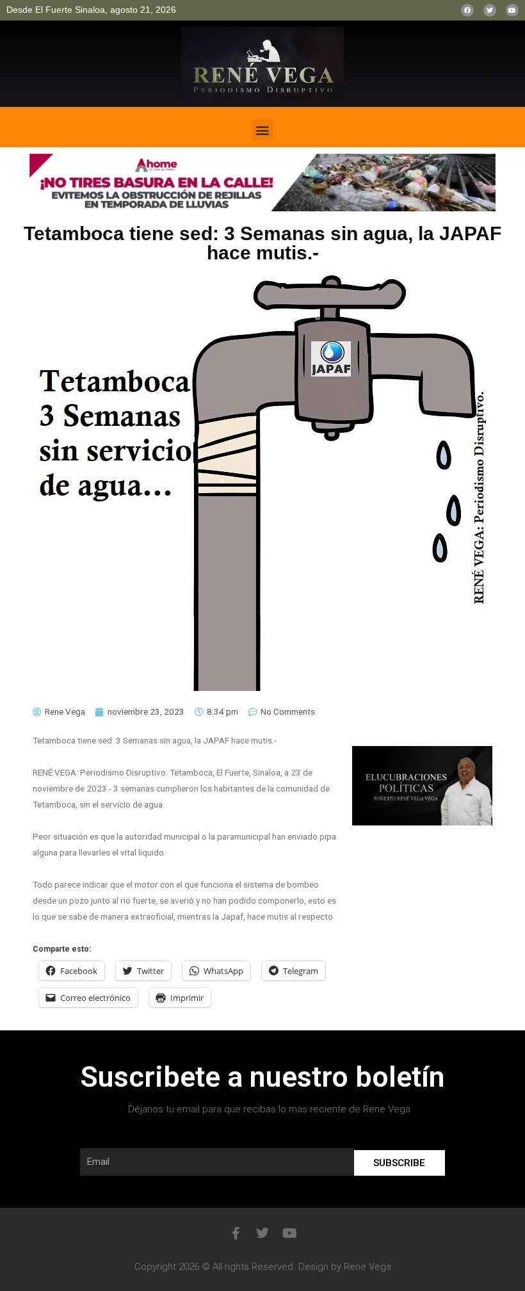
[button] (262, 130)
